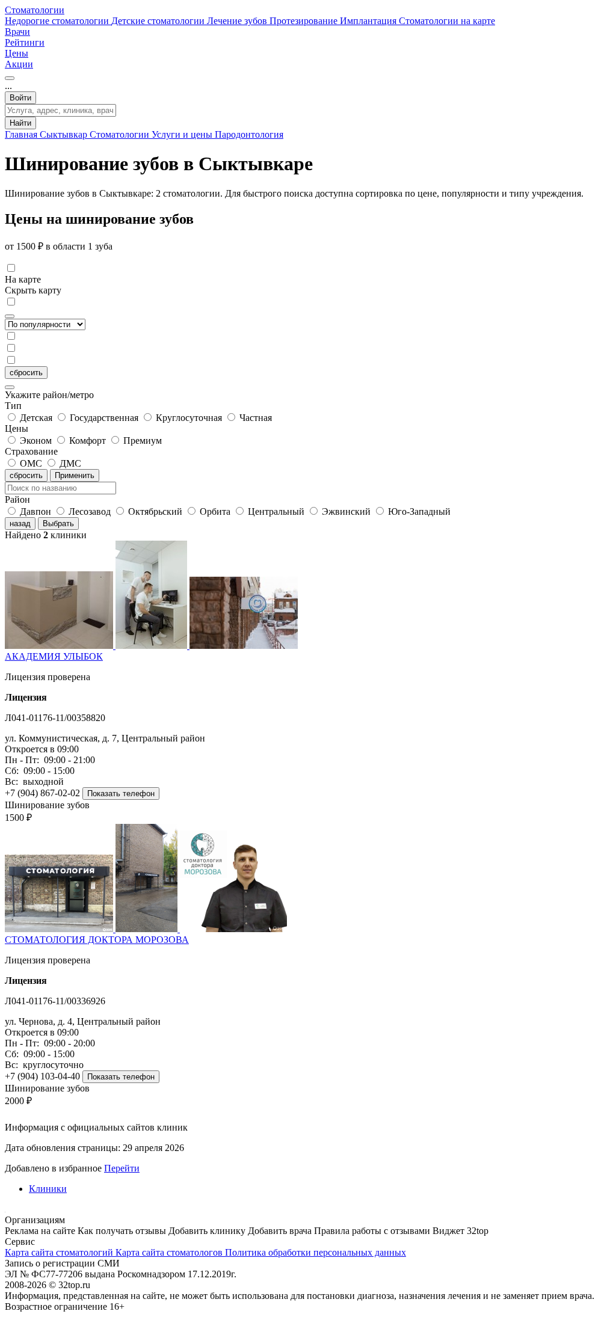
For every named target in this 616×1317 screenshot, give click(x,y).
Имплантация (369, 21)
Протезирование (305, 21)
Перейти (122, 1168)
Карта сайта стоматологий (60, 1252)
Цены (16, 53)
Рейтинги (25, 42)
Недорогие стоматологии (58, 21)
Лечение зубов (238, 21)
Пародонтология (249, 134)
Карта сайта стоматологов (170, 1252)
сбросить (26, 372)
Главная (22, 134)
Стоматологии (34, 10)
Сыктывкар (65, 134)
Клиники (48, 1188)
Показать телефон (121, 793)
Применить (74, 475)
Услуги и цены (183, 134)
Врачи (17, 31)
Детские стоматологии (159, 21)
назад (20, 523)
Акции (19, 64)
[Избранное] (9, 78)
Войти (20, 97)
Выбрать (58, 523)
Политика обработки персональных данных (315, 1252)
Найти (20, 122)
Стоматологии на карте (447, 21)
